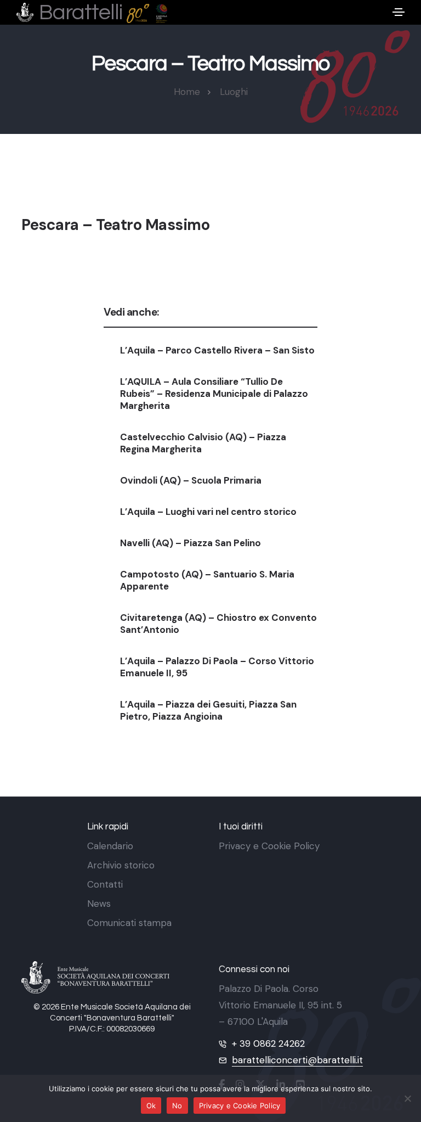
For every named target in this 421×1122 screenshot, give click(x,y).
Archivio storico (121, 865)
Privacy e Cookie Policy (269, 846)
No (177, 1105)
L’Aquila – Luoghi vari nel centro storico (208, 512)
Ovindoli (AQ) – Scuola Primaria (190, 480)
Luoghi (234, 92)
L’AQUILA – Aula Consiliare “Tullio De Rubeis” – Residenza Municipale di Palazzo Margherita (214, 393)
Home (187, 92)
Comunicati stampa (129, 923)
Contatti (105, 884)
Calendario (110, 846)
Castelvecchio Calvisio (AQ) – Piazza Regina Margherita (203, 443)
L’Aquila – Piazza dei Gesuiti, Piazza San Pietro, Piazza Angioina (208, 710)
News (99, 903)
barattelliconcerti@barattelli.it (297, 1060)
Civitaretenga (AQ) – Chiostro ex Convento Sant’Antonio (218, 624)
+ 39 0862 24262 (268, 1043)
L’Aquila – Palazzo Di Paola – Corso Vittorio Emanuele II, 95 (217, 667)
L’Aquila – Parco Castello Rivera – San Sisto (217, 350)
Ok (151, 1105)
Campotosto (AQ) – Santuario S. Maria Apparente (207, 580)
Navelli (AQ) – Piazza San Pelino (190, 543)
